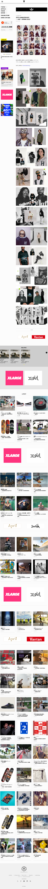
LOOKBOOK (18, 15)
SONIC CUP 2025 (5, 17)
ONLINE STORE (5, 15)
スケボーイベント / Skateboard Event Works (24, 876)
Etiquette (31, 875)
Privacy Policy (17, 875)
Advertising (37, 875)
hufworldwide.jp (26, 65)
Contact (10, 875)
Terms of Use (24, 875)
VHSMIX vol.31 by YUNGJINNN (8, 30)
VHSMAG (2, 30)
